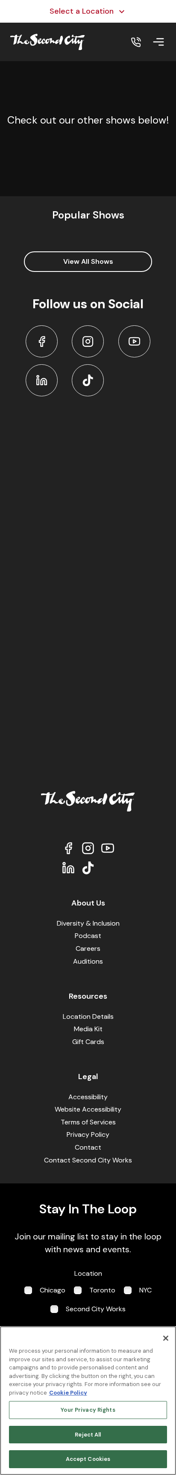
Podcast (88, 935)
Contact (88, 1147)
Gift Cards (88, 1041)
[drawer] (158, 42)
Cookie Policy (68, 1392)
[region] (88, 1400)
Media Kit (88, 1028)
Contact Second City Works (88, 1160)
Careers (88, 948)
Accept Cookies (88, 1459)
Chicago (52, 1290)
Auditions (88, 961)
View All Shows (88, 261)
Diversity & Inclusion (88, 923)
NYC (145, 1290)
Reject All (88, 1434)
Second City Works (96, 1308)
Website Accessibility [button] (88, 1109)
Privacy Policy (88, 1134)
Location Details (88, 1016)
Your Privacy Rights (88, 1409)
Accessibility (88, 1096)
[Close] (165, 1338)
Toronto (102, 1290)
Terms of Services (88, 1122)
